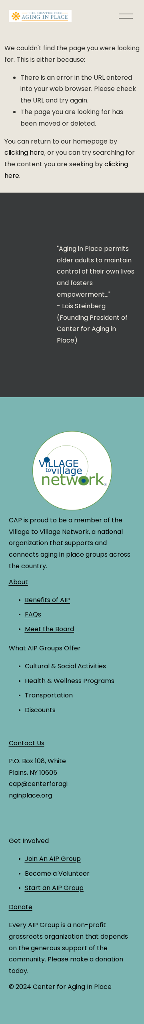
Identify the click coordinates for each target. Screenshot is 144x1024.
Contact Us (26, 743)
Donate (20, 907)
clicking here (24, 152)
